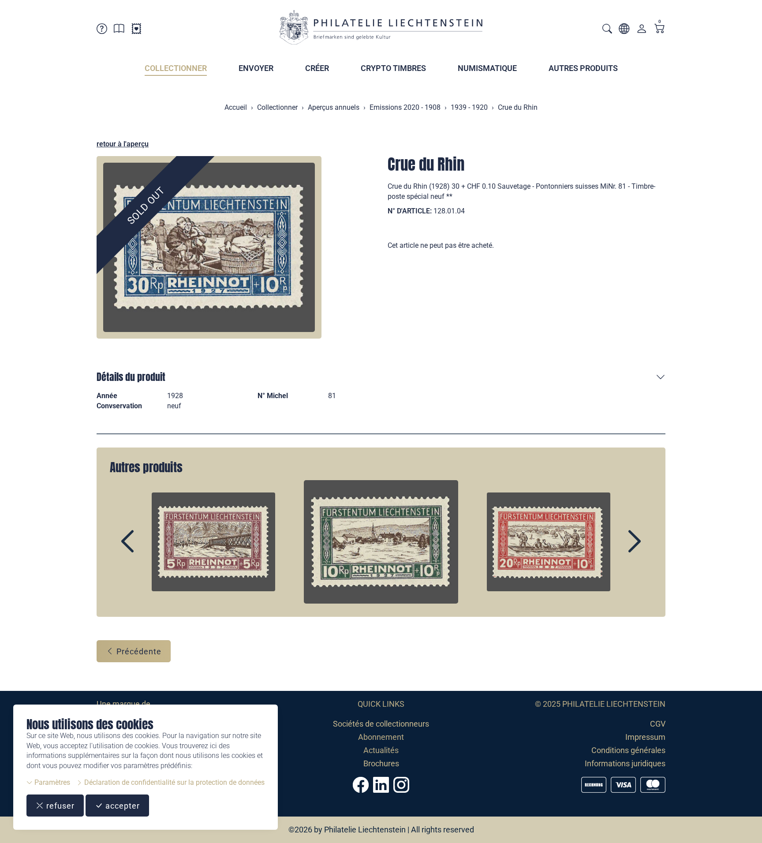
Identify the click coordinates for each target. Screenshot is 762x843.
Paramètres (51, 782)
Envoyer (256, 68)
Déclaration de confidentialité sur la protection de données (173, 782)
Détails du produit (131, 376)
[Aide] (102, 30)
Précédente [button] (137, 651)
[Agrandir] (209, 247)
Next (614, 549)
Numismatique (487, 68)
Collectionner (176, 68)
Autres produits (583, 68)
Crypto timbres (393, 68)
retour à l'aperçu (123, 144)
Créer (317, 68)
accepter (121, 805)
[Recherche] (607, 30)
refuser (59, 805)
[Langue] (624, 30)
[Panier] (659, 29)
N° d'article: (410, 211)
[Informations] (119, 30)
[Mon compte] (641, 30)
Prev (148, 549)
